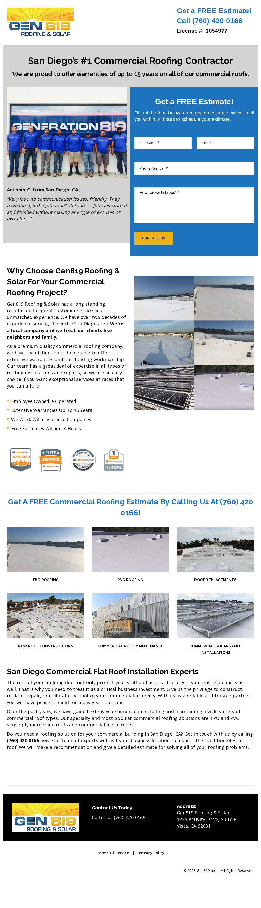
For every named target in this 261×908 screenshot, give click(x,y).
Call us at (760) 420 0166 (118, 817)
